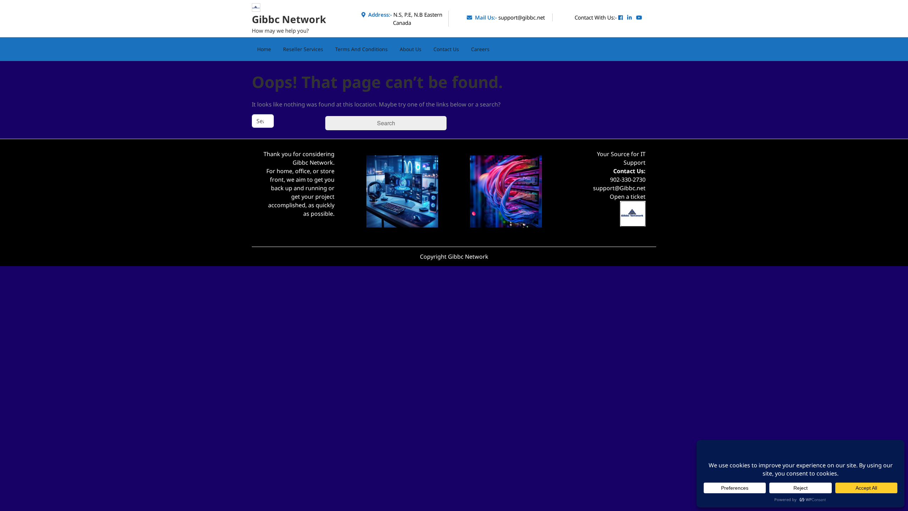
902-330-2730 (628, 179)
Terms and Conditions (361, 49)
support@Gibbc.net (619, 188)
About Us (410, 49)
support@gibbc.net (521, 17)
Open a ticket (628, 196)
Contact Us (446, 49)
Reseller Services (303, 49)
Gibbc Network (289, 19)
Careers (480, 49)
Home (264, 49)
